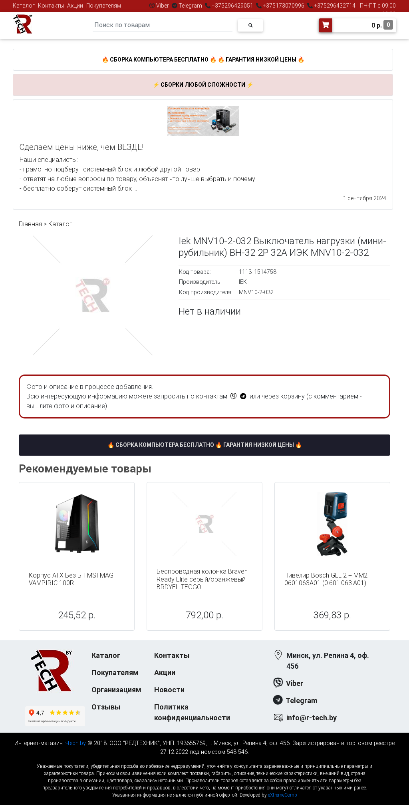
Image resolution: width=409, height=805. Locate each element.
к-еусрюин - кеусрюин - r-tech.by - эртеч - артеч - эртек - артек (204, 759)
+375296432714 (334, 5)
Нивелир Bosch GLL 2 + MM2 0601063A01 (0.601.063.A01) (325, 579)
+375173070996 (283, 5)
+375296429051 (232, 5)
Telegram (190, 5)
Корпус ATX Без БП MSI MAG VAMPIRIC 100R (71, 579)
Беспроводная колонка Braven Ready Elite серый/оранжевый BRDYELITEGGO (202, 579)
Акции (75, 5)
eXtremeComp (282, 795)
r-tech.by (75, 743)
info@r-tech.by (311, 717)
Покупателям (103, 5)
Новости (169, 689)
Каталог (24, 5)
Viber (162, 5)
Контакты (51, 5)
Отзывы (106, 707)
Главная (30, 224)
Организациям (116, 689)
